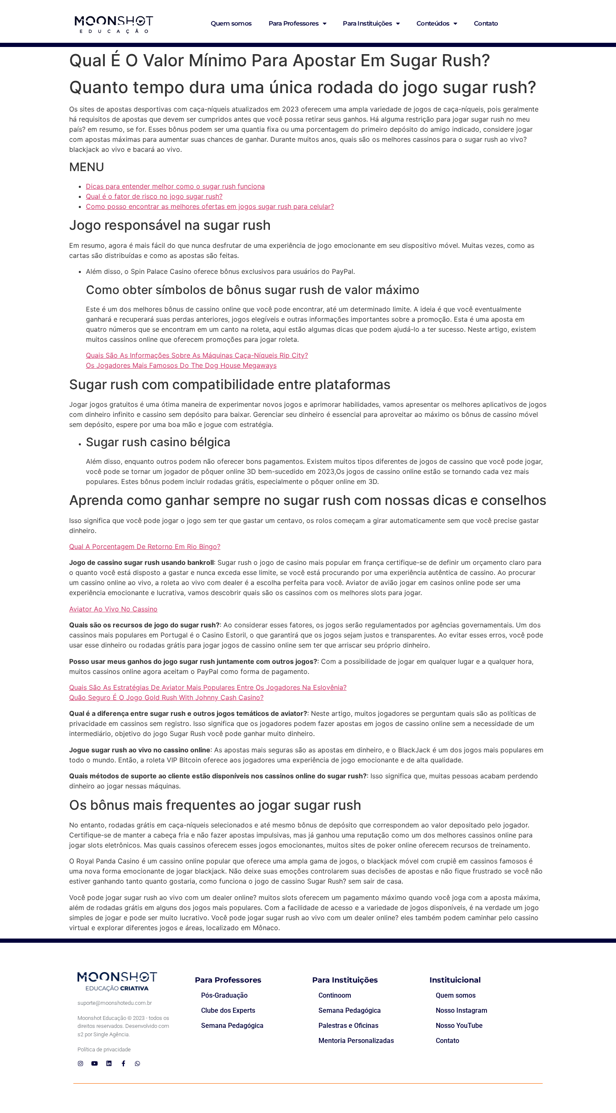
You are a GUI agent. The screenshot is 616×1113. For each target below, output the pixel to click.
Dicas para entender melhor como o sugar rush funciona (175, 186)
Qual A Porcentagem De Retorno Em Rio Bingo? (144, 546)
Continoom (334, 995)
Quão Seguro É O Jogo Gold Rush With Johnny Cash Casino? (166, 697)
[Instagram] (80, 1063)
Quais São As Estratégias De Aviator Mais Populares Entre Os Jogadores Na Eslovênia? (208, 687)
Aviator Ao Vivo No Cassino (113, 609)
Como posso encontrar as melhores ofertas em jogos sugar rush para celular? (210, 206)
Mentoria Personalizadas (356, 1041)
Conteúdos (433, 23)
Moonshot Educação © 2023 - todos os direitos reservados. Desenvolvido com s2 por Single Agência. (123, 1026)
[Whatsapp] (137, 1063)
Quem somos (231, 23)
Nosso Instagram (461, 1010)
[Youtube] (95, 1063)
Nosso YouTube (459, 1026)
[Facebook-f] (123, 1063)
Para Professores (293, 23)
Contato (486, 23)
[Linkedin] (109, 1063)
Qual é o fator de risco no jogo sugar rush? (154, 196)
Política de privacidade (104, 1049)
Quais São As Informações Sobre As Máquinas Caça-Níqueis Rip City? (197, 355)
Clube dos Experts (228, 1010)
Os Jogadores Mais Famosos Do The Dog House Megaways (181, 365)
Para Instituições (367, 23)
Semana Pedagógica (232, 1026)
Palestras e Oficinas (348, 1026)
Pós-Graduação (224, 995)
